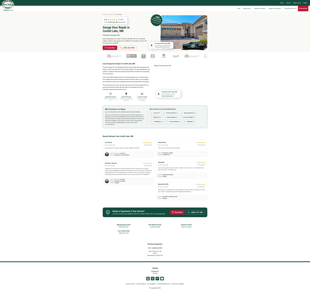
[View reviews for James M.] (107, 181)
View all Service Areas (167, 96)
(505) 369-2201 (124, 227)
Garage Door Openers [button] (275, 8)
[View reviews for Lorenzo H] (107, 154)
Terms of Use (130, 284)
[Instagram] (137, 56)
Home (238, 8)
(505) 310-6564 (186, 227)
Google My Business (148, 278)
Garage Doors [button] (247, 8)
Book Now (111, 48)
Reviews (105, 14)
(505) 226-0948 (128, 48)
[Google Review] (148, 56)
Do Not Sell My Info (163, 284)
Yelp (152, 278)
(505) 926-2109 (124, 233)
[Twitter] (125, 56)
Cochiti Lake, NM (110, 145)
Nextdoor (162, 278)
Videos (305, 3)
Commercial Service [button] (290, 8)
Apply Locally (297, 3)
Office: (155, 248)
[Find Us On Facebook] (116, 56)
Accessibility (151, 284)
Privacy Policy (140, 284)
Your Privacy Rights (177, 284)
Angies (157, 278)
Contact (288, 3)
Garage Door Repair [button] (259, 8)
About (282, 3)
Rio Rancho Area (111, 14)
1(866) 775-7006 (197, 212)
